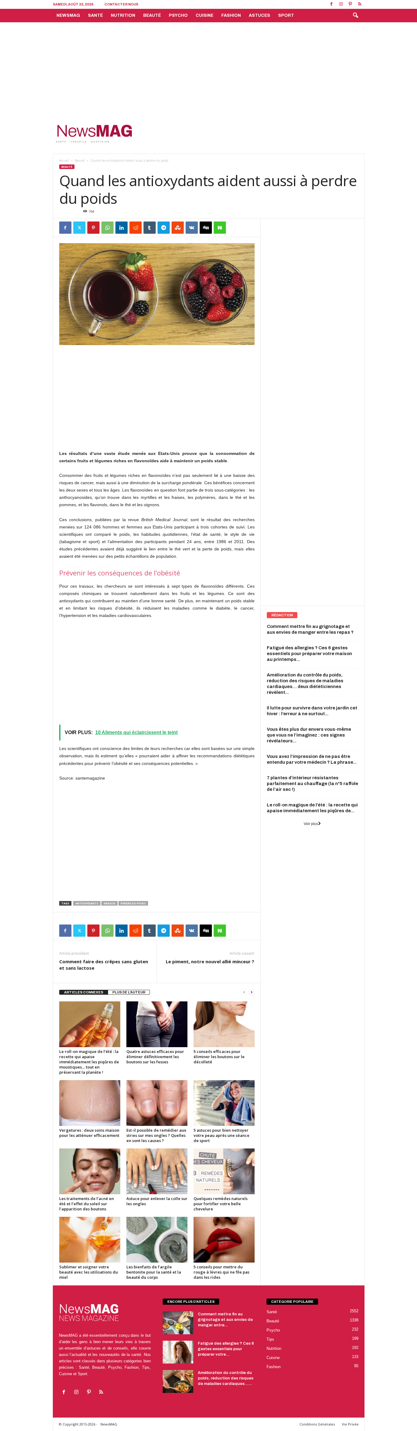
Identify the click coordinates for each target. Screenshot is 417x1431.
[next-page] (251, 992)
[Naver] (220, 228)
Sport (286, 15)
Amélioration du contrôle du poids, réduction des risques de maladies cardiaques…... (225, 1378)
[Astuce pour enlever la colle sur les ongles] (156, 1171)
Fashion (231, 15)
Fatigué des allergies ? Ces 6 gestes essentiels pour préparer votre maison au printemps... (309, 653)
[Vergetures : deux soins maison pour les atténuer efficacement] (89, 1103)
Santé (95, 15)
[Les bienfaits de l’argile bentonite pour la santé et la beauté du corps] (156, 1240)
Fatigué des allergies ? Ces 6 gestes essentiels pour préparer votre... (226, 1349)
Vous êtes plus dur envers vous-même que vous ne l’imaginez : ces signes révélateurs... (309, 735)
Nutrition (123, 15)
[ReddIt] (135, 228)
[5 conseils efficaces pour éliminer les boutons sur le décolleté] (224, 1024)
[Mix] (178, 228)
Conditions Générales (317, 1424)
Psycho (178, 15)
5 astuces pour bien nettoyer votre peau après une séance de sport (221, 1135)
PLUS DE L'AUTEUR (128, 992)
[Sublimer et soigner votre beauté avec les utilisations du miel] (89, 1240)
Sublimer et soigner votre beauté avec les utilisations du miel (88, 1272)
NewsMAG (68, 15)
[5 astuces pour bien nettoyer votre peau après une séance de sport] (224, 1103)
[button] (355, 15)
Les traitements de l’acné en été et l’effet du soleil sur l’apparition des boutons (86, 1204)
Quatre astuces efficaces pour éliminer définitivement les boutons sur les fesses (155, 1057)
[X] (79, 228)
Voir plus (311, 824)
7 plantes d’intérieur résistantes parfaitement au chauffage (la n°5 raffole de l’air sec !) (312, 783)
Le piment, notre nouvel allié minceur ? (210, 961)
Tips (270, 1339)
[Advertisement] (208, 68)
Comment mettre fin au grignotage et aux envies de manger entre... (225, 1319)
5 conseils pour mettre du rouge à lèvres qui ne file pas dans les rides (221, 1272)
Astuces (259, 15)
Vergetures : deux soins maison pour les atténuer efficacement (89, 1132)
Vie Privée (350, 1424)
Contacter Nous (121, 4)
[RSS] (360, 4)
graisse (109, 903)
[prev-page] (244, 992)
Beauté (152, 15)
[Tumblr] (149, 228)
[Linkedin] (121, 228)
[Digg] (206, 228)
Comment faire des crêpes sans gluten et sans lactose (103, 964)
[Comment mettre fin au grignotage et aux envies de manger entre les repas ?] (178, 1322)
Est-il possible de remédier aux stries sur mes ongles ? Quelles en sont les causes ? (156, 1135)
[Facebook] (331, 4)
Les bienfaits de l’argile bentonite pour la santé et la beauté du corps (153, 1272)
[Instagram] (341, 4)
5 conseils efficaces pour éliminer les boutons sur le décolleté (219, 1057)
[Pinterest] (350, 4)
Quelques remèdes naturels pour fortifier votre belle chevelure (221, 1204)
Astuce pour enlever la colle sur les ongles (156, 1201)
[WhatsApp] (107, 228)
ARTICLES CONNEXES (83, 992)
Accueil (64, 160)
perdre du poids (133, 903)
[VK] (192, 228)
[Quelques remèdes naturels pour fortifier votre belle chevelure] (224, 1171)
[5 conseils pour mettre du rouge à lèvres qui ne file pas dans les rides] (224, 1240)
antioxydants (86, 903)
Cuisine (204, 15)
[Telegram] (164, 228)
